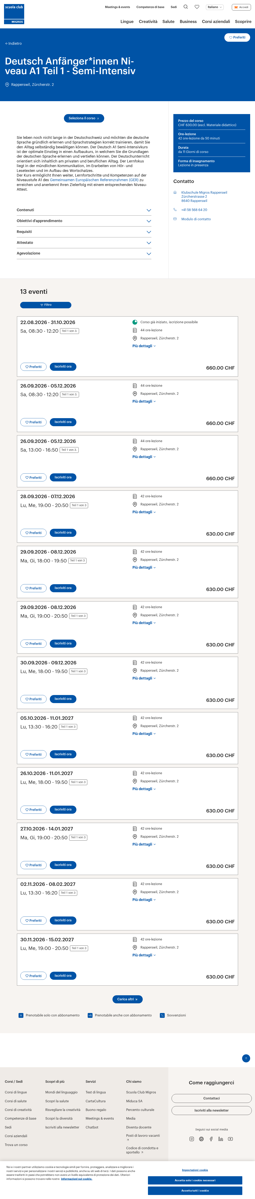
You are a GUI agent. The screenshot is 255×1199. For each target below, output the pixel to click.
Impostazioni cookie (195, 1170)
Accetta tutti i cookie (195, 1190)
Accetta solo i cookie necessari (195, 1180)
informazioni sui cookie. (76, 1179)
